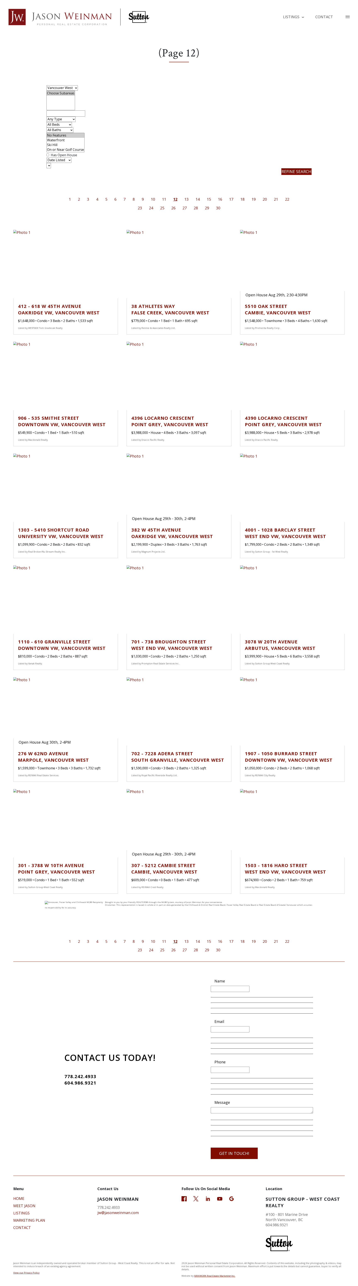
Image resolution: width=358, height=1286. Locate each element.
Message (222, 1102)
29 (207, 207)
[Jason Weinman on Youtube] (219, 1198)
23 (140, 207)
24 (151, 207)
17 (231, 199)
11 (164, 199)
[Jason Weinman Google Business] (231, 1198)
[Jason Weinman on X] (195, 1198)
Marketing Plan (29, 1220)
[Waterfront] (65, 140)
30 (218, 207)
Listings (21, 1212)
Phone (220, 1061)
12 (175, 199)
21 (276, 199)
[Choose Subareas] (61, 93)
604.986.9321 (80, 1083)
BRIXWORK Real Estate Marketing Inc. (214, 1275)
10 (153, 199)
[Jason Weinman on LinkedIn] (207, 1198)
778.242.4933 (80, 1076)
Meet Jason (24, 1205)
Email (219, 1021)
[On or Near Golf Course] (65, 149)
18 (242, 199)
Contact (324, 16)
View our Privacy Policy (26, 1272)
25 (162, 207)
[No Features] (65, 135)
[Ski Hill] (65, 145)
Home (18, 1198)
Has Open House (63, 155)
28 (196, 207)
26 (173, 207)
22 (287, 199)
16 (220, 199)
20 (265, 199)
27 (185, 207)
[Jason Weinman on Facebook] (184, 1198)
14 (198, 199)
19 (254, 199)
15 (209, 199)
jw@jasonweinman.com (118, 1212)
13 (186, 199)
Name (219, 981)
